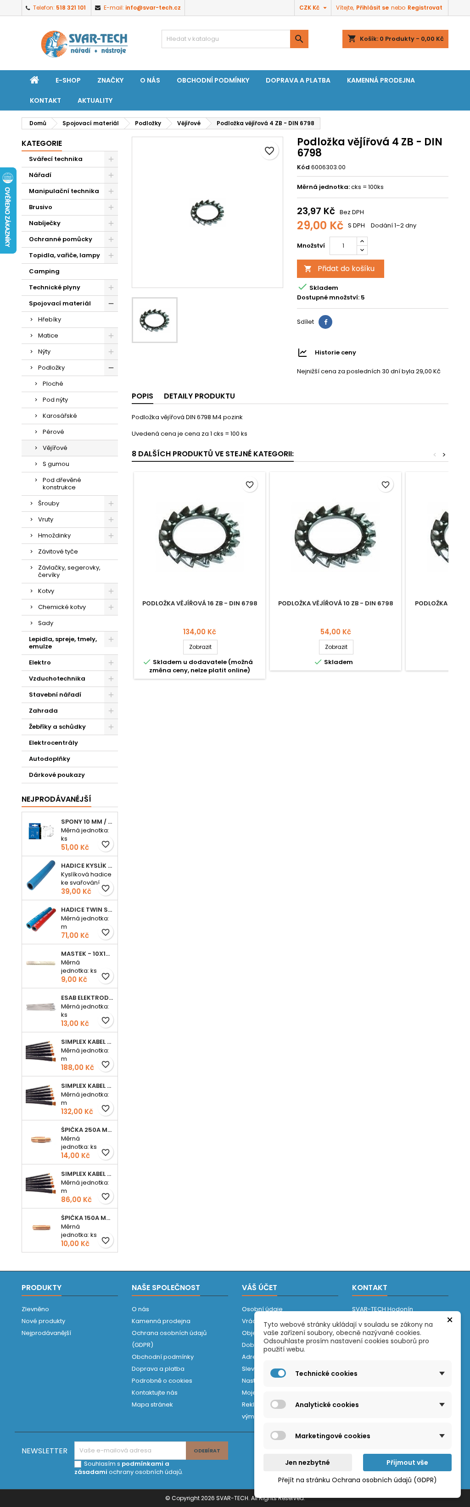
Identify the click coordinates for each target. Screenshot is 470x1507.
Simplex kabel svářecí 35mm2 (87, 1042)
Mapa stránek (152, 1404)
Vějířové (55, 447)
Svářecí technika (56, 159)
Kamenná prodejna (381, 80)
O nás (150, 80)
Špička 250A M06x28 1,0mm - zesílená (87, 1130)
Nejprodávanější (46, 1333)
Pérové (53, 431)
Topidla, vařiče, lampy (64, 255)
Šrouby (48, 503)
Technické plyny (54, 287)
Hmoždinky (54, 535)
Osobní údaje (262, 1309)
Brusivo (40, 207)
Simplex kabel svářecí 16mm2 (87, 1174)
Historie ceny (335, 352)
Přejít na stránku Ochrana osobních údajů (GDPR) (357, 1480)
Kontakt (45, 100)
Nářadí (40, 175)
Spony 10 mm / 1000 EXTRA (87, 822)
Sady (45, 623)
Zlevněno (35, 1309)
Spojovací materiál (60, 303)
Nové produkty (43, 1321)
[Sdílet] (325, 322)
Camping (44, 271)
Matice (48, 335)
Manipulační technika (64, 191)
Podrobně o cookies (162, 1380)
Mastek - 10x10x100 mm (87, 954)
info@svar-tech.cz (153, 7)
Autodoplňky (49, 758)
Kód (303, 167)
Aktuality (95, 100)
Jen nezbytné (307, 1462)
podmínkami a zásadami (121, 1467)
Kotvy (46, 591)
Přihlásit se (372, 7)
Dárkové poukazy (57, 774)
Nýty (44, 351)
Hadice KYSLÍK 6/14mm (87, 866)
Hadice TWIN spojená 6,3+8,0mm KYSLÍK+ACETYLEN (87, 910)
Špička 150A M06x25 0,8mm (87, 1218)
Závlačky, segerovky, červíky (69, 571)
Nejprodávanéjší (56, 799)
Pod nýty (55, 399)
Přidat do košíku (339, 268)
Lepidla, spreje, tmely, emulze (63, 643)
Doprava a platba (298, 80)
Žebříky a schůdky (57, 726)
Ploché (53, 383)
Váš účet (259, 1287)
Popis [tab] (142, 396)
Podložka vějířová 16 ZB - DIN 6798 (199, 603)
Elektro (40, 662)
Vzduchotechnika (57, 678)
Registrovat (425, 7)
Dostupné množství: (328, 298)
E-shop (68, 80)
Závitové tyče (58, 551)
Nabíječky (45, 223)
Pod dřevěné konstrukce (62, 484)
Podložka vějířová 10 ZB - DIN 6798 (335, 603)
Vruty (45, 519)
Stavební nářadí (55, 694)
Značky (110, 80)
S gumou (56, 464)
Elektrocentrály (53, 742)
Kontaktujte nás (155, 1392)
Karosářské (60, 415)
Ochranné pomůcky (60, 239)
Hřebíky (49, 319)
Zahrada (43, 710)
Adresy (252, 1356)
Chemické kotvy (62, 607)
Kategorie (42, 143)
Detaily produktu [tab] (199, 396)
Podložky (51, 367)
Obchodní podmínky (213, 80)
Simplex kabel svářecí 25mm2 (87, 1086)
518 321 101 (71, 7)
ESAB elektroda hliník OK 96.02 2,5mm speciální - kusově (87, 998)
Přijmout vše (407, 1462)
